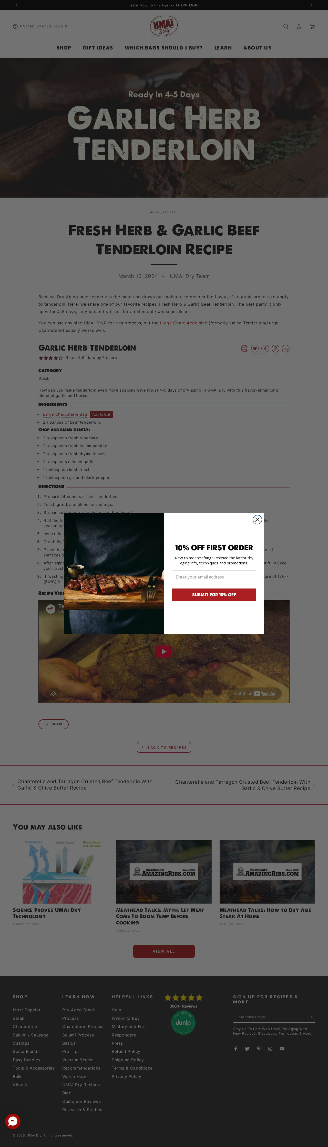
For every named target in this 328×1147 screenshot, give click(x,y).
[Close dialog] (257, 519)
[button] (12, 1121)
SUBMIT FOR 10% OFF (214, 594)
